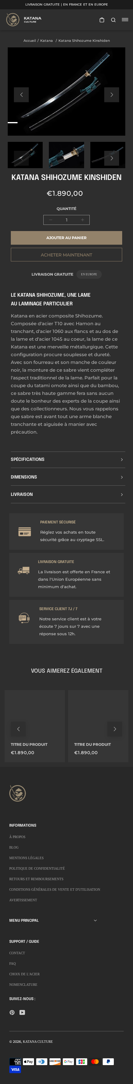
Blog (14, 847)
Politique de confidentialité (37, 868)
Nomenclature (23, 984)
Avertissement (23, 900)
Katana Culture (38, 1041)
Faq (12, 963)
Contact (17, 953)
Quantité (66, 208)
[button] (21, 94)
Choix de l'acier (24, 974)
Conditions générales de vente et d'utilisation (54, 889)
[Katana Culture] (24, 19)
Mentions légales (26, 858)
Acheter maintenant (66, 255)
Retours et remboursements (36, 879)
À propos (17, 837)
